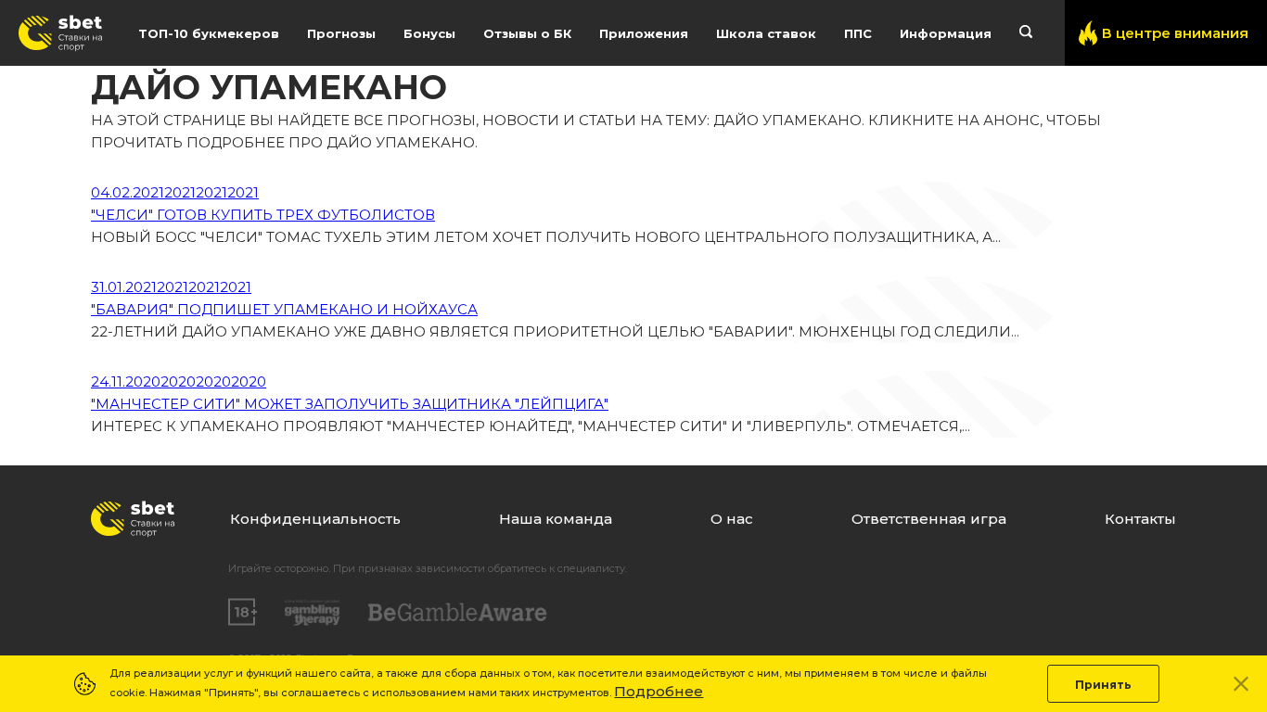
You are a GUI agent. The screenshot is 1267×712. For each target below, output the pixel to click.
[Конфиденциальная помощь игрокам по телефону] (457, 612)
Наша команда (555, 519)
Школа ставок (766, 33)
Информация (946, 33)
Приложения (643, 33)
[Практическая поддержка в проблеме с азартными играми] (312, 613)
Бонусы (429, 33)
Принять (1103, 685)
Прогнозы (341, 33)
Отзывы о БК (527, 33)
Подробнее (658, 691)
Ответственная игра (928, 519)
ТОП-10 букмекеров (208, 33)
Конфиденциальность (315, 519)
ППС (858, 33)
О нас (731, 519)
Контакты (1140, 519)
